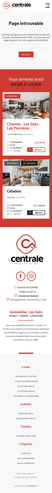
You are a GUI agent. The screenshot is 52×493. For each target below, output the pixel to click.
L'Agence (26, 444)
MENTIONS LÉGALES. (26, 474)
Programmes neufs (26, 418)
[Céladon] (26, 172)
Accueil (26, 54)
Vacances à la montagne (26, 396)
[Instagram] (31, 276)
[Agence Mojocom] (32, 486)
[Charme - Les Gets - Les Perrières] (26, 105)
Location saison (26, 391)
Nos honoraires (26, 458)
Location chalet (26, 386)
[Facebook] (20, 276)
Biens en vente (26, 414)
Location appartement (26, 381)
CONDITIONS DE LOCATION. (26, 477)
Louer (26, 367)
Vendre (26, 426)
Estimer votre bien (26, 436)
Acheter (26, 404)
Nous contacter (26, 463)
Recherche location (26, 376)
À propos (26, 453)
